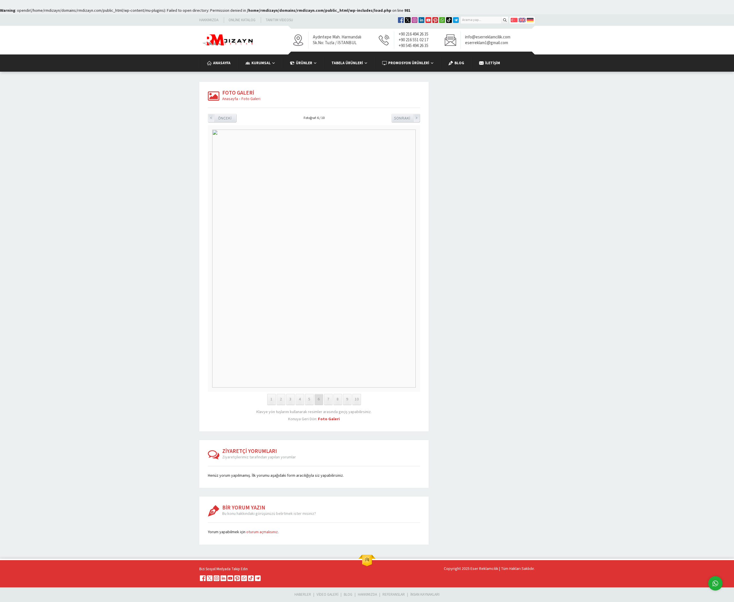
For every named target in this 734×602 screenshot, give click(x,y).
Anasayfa (230, 99)
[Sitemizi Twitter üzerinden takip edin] (408, 20)
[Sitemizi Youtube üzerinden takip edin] (428, 20)
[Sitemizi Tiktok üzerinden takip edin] (449, 20)
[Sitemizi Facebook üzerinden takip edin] (401, 20)
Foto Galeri (250, 99)
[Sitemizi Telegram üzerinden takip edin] (456, 20)
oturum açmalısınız (262, 532)
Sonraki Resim (405, 118)
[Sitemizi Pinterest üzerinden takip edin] (435, 20)
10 (357, 399)
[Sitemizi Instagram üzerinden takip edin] (414, 20)
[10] (314, 386)
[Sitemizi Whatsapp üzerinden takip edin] (442, 20)
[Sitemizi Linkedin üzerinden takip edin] (421, 20)
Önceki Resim (222, 118)
